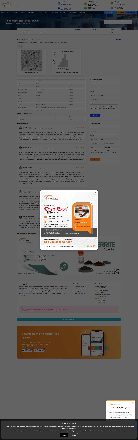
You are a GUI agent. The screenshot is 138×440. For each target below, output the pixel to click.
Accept (64, 435)
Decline (74, 435)
